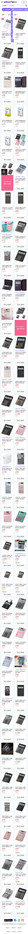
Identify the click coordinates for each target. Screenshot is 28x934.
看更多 (11, 40)
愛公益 (11, 38)
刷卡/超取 (12, 31)
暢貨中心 (11, 16)
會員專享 (11, 35)
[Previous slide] (2, 24)
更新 (25, 924)
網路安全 (9, 931)
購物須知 (19, 927)
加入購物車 (8, 43)
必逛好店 (11, 28)
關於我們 (14, 927)
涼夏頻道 (11, 25)
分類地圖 (19, 931)
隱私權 (14, 931)
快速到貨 (11, 19)
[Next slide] (26, 24)
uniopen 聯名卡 (18, 9)
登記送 (11, 13)
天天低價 (11, 22)
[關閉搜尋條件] (7, 5)
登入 (24, 2)
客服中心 (8, 927)
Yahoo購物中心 (10, 2)
